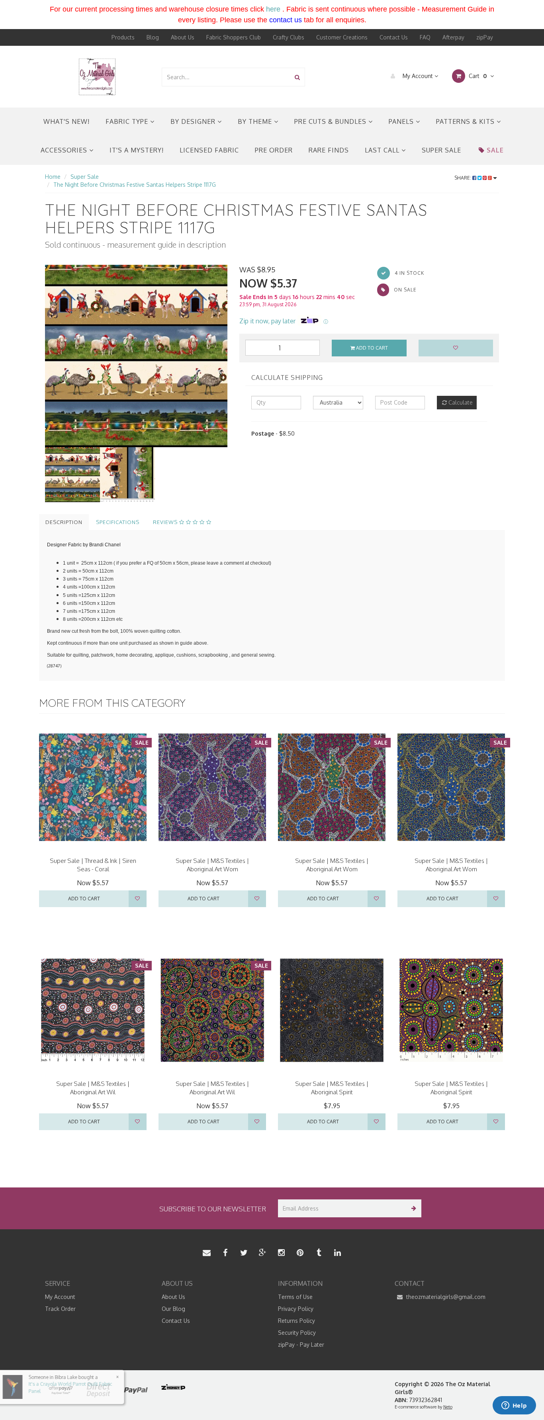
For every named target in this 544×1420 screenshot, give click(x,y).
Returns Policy (296, 1320)
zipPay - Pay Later (301, 1344)
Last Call (383, 150)
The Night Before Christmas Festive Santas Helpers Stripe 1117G (134, 184)
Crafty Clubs (288, 37)
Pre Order (274, 150)
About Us (182, 37)
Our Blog (173, 1308)
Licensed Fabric (209, 150)
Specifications (117, 522)
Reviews (166, 522)
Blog (153, 37)
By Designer (193, 121)
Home (53, 176)
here (273, 9)
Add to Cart (371, 348)
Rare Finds (329, 150)
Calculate (460, 402)
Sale (495, 150)
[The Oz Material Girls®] (97, 76)
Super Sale (441, 150)
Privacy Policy (295, 1308)
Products (123, 37)
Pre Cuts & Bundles (331, 121)
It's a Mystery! (137, 150)
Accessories (65, 150)
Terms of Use (295, 1296)
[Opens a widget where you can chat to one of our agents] (514, 1406)
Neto (447, 1407)
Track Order (60, 1308)
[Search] (297, 77)
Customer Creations (342, 37)
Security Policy (297, 1332)
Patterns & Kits (466, 121)
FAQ (425, 37)
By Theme (256, 121)
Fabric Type (128, 121)
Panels (402, 121)
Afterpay (453, 37)
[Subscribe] (412, 1208)
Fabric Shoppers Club (233, 37)
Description (63, 522)
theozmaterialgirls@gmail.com (445, 1296)
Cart (477, 75)
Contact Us (394, 37)
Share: (463, 178)
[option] (136, 356)
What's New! (66, 121)
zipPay (484, 37)
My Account (417, 75)
